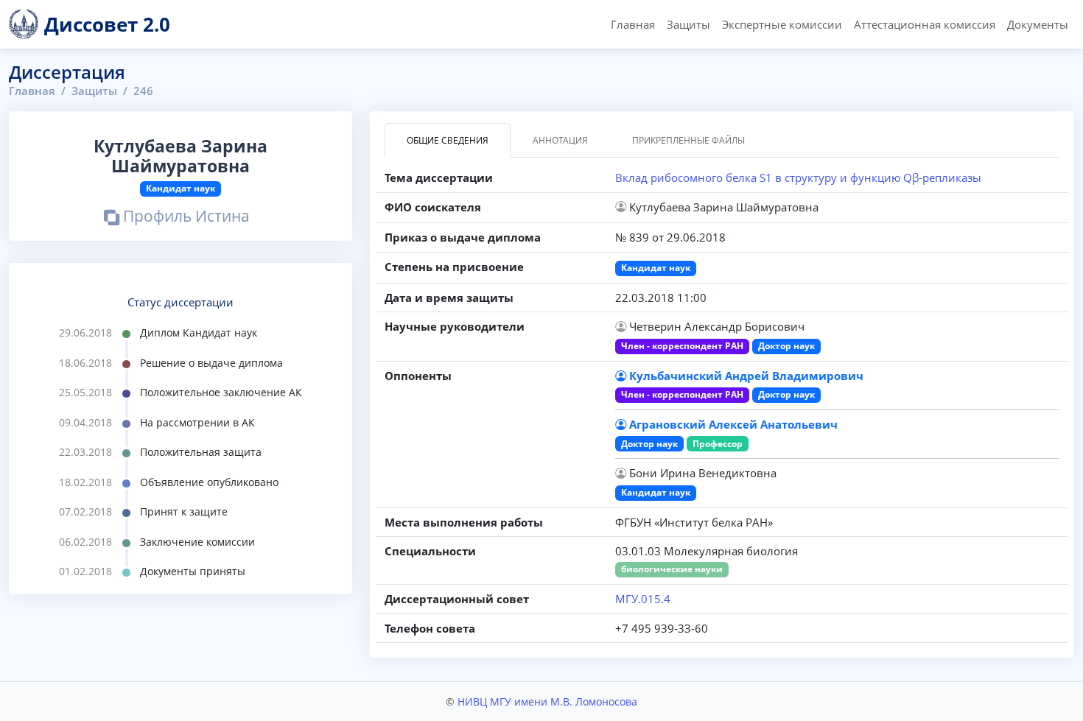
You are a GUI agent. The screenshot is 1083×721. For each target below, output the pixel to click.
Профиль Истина (184, 217)
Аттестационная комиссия (924, 24)
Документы (1037, 24)
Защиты (688, 24)
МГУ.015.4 (642, 598)
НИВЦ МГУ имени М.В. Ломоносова (547, 701)
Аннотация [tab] (560, 140)
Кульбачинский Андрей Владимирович (746, 375)
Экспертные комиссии (782, 24)
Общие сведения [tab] (447, 140)
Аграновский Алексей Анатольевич (733, 424)
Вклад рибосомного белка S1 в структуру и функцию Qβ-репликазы (798, 177)
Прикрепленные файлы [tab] (688, 140)
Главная (633, 24)
